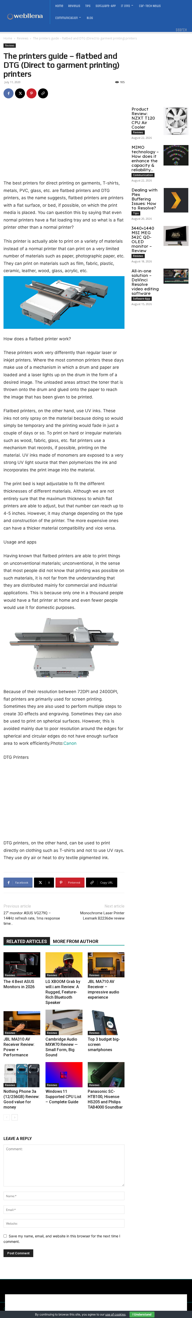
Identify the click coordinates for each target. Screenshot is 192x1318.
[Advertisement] (64, 143)
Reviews (22, 38)
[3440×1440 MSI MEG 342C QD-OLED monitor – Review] (176, 236)
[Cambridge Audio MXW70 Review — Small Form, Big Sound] (64, 1022)
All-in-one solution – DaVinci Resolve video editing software (145, 282)
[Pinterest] (31, 93)
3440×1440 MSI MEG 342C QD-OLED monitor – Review (143, 239)
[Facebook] (9, 93)
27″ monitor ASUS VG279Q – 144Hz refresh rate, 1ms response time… (32, 918)
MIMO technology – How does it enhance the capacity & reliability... (145, 158)
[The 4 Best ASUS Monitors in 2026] (22, 964)
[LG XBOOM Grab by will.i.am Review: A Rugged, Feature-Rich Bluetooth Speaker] (64, 964)
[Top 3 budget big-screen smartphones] (106, 1022)
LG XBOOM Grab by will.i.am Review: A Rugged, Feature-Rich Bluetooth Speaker (63, 992)
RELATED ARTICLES (26, 941)
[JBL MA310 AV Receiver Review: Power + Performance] (22, 1022)
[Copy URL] (43, 93)
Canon (70, 743)
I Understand (142, 1314)
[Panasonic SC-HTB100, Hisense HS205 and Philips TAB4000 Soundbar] (106, 1074)
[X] (20, 93)
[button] (181, 30)
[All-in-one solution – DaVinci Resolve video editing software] (176, 276)
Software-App (141, 298)
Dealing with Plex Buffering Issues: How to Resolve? (145, 198)
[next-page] (15, 1117)
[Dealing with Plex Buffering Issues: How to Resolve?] (176, 200)
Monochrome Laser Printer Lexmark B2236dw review (102, 916)
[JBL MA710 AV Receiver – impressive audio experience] (106, 964)
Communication (143, 175)
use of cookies (115, 1314)
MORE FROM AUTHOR (75, 941)
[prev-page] (7, 1117)
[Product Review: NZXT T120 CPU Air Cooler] (176, 121)
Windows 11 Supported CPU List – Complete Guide (63, 1096)
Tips (136, 213)
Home (8, 38)
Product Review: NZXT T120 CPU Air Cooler (143, 118)
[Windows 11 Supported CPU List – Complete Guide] (64, 1074)
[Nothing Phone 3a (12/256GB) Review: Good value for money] (22, 1074)
